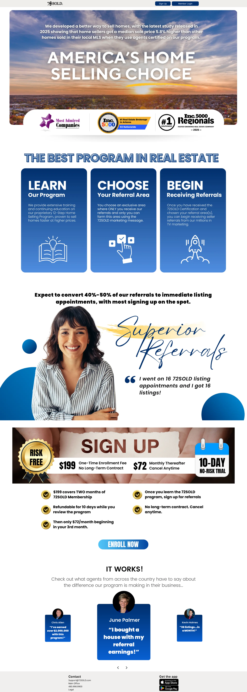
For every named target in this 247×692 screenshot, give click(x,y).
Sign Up (163, 3)
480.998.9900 (75, 686)
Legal (71, 689)
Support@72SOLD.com (79, 680)
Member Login (185, 3)
